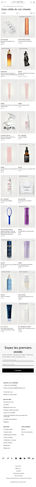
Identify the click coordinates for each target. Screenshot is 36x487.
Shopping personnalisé (9, 434)
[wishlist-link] (5, 2)
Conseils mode (7, 432)
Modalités (18, 471)
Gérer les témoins (19, 475)
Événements (6, 445)
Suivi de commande (27, 432)
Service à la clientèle (9, 412)
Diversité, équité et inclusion (11, 410)
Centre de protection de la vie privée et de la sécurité (15, 416)
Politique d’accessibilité (18, 473)
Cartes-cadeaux (8, 437)
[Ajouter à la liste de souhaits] (16, 36)
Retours (23, 429)
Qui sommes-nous (8, 402)
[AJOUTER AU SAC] (14, 36)
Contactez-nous (8, 392)
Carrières (6, 404)
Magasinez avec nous (9, 407)
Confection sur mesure (9, 440)
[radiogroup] (18, 13)
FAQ (22, 434)
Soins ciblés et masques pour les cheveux (13, 6)
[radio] (17, 13)
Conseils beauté (7, 429)
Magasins (6, 422)
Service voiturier (7, 442)
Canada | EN (18, 466)
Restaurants (6, 448)
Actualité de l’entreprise (10, 419)
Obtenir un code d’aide (10, 394)
